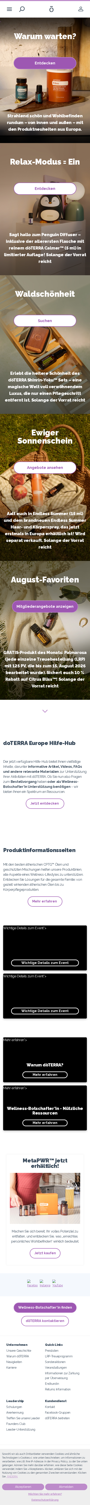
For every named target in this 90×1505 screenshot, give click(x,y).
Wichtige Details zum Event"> (36, 945)
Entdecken (45, 63)
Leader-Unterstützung (20, 1429)
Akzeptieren (23, 1486)
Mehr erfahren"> (33, 1057)
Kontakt (50, 1407)
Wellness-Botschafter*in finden (45, 1307)
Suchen (45, 321)
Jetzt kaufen (45, 1253)
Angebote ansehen (45, 467)
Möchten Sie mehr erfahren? (45, 1494)
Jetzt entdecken (45, 803)
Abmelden (66, 1486)
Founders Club (16, 1424)
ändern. (12, 1476)
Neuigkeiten (14, 1362)
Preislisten (51, 1350)
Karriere (11, 1367)
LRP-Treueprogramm (59, 1356)
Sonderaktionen (55, 1362)
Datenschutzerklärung (45, 1500)
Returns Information (58, 1389)
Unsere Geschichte (18, 1350)
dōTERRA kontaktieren (45, 1321)
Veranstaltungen (56, 1367)
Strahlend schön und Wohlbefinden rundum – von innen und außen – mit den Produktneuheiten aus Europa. (45, 122)
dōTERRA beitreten (57, 1418)
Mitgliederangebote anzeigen (45, 606)
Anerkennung (15, 1412)
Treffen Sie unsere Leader (23, 1418)
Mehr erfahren (45, 901)
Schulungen (14, 1407)
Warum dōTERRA (17, 1356)
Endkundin (52, 1383)
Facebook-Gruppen (57, 1412)
